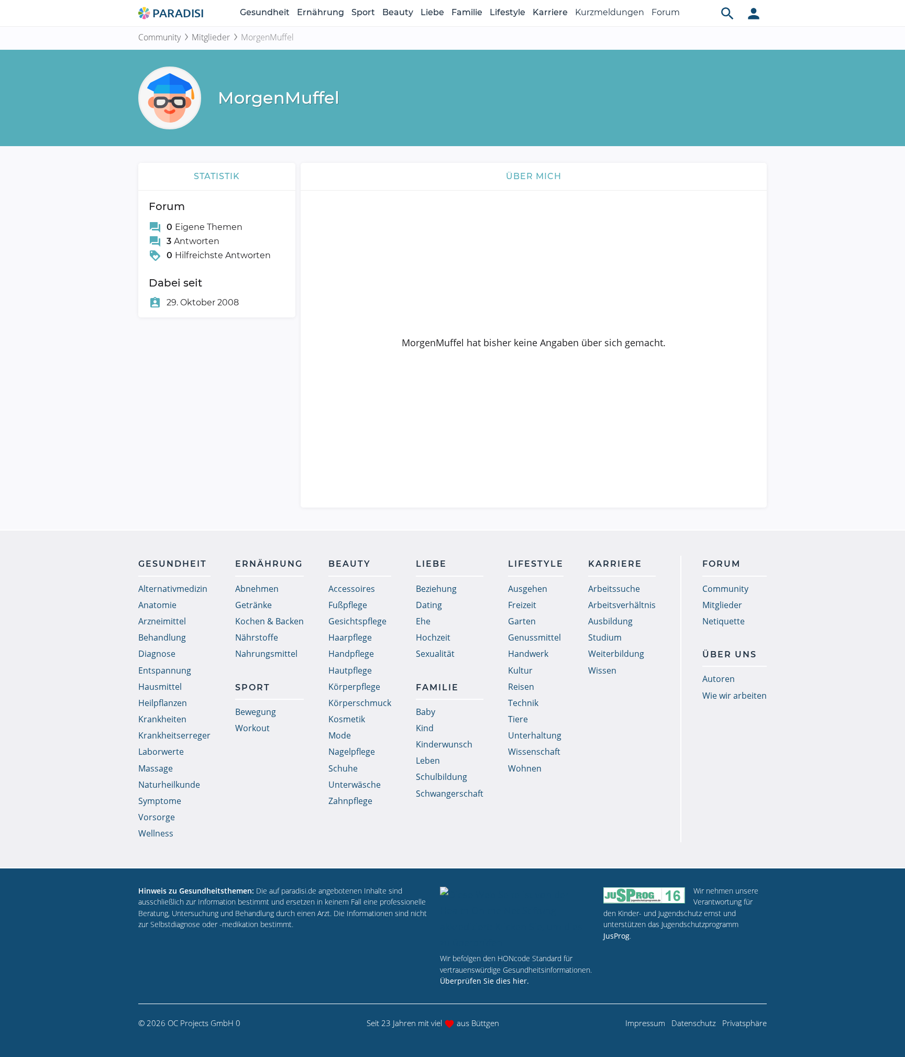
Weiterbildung (616, 653)
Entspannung (164, 670)
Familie (466, 12)
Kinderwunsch (444, 744)
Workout (252, 728)
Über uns (729, 654)
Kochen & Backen (269, 621)
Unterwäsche (354, 784)
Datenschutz (693, 1023)
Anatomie (157, 605)
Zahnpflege (350, 801)
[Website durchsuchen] (727, 13)
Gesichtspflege (357, 621)
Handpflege (351, 653)
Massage (155, 768)
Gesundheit (265, 12)
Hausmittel (160, 686)
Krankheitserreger (174, 735)
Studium (605, 637)
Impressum (645, 1023)
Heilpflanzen (162, 703)
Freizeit (522, 605)
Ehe (423, 621)
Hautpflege (350, 670)
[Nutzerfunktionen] (754, 13)
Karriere (550, 12)
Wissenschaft (534, 751)
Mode (339, 735)
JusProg (616, 936)
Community (159, 37)
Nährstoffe (256, 637)
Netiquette (723, 621)
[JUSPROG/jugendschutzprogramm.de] (644, 895)
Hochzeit (433, 637)
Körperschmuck (359, 703)
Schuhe (343, 768)
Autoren (718, 679)
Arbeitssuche (614, 588)
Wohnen (525, 768)
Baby (425, 712)
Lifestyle (507, 12)
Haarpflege (350, 637)
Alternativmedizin (172, 588)
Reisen (521, 686)
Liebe (432, 12)
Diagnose (156, 653)
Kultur (520, 670)
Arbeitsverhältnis (622, 605)
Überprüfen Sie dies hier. (484, 981)
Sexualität (435, 653)
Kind (425, 728)
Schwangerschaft (449, 793)
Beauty (397, 12)
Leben (428, 760)
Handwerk (528, 653)
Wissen (602, 670)
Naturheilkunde (169, 784)
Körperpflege (354, 686)
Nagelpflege (351, 751)
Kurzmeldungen (609, 12)
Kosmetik (346, 719)
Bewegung (255, 712)
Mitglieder (211, 37)
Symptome (159, 801)
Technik (523, 703)
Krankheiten (162, 719)
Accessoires (351, 588)
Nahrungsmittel (266, 653)
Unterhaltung (534, 735)
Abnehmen (257, 588)
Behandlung (162, 637)
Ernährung (320, 12)
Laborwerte (161, 751)
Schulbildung (441, 777)
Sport (363, 12)
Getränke (253, 605)
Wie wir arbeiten (734, 695)
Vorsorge (156, 817)
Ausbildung (610, 621)
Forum (666, 12)
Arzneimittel (162, 621)
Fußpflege (347, 605)
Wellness (155, 833)
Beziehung (436, 588)
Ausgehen (527, 588)
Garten (522, 621)
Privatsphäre (744, 1023)
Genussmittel (534, 637)
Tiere (518, 719)
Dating (429, 605)
